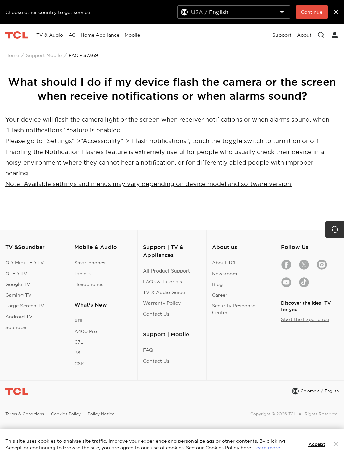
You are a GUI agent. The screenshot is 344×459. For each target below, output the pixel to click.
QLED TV (16, 273)
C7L (78, 342)
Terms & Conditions (24, 413)
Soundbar (16, 327)
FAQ (148, 350)
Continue (311, 12)
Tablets (82, 273)
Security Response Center (233, 309)
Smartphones (89, 263)
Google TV (17, 284)
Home (12, 55)
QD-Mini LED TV (24, 263)
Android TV (19, 317)
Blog (217, 284)
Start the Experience (305, 319)
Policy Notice (101, 413)
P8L (78, 353)
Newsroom (224, 273)
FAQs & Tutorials (162, 282)
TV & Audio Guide (164, 292)
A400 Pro (85, 331)
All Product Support (166, 271)
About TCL (224, 263)
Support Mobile (44, 55)
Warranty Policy (162, 303)
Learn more (266, 448)
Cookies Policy (66, 413)
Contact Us (156, 314)
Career (219, 295)
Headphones (88, 284)
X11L (79, 321)
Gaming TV (18, 295)
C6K (79, 364)
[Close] (336, 444)
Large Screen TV (24, 306)
